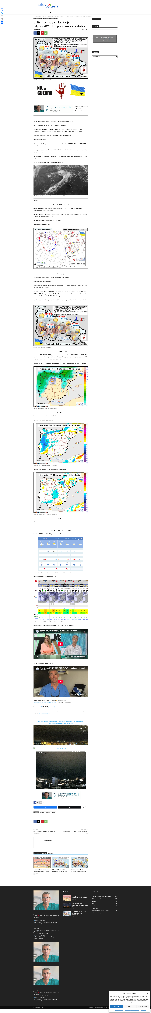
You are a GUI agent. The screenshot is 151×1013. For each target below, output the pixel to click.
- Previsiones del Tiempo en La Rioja (55, 16)
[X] (38, 33)
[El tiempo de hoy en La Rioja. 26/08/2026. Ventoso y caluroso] (79, 862)
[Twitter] (1, 12)
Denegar (129, 1006)
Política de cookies (119, 1010)
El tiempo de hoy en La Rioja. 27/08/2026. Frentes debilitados (79, 913)
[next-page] (37, 874)
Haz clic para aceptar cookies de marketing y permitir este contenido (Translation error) (104, 38)
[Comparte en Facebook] (35, 802)
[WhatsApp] (46, 33)
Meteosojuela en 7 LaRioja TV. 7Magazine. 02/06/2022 (44, 832)
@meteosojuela (52, 707)
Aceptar (116, 1006)
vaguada (53, 812)
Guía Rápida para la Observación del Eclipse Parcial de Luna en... (80, 905)
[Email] (1, 16)
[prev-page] (34, 874)
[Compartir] (1, 22)
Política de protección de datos (132, 1010)
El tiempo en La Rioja (41, 16)
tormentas (48, 812)
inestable (42, 812)
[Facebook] (35, 33)
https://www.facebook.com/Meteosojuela (45, 702)
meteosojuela (38, 29)
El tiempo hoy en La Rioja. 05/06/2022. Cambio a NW (75, 832)
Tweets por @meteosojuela (104, 38)
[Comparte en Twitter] (37, 802)
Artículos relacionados (40, 853)
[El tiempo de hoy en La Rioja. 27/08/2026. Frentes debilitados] (60, 862)
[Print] (1, 19)
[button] (148, 993)
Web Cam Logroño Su (66, 723)
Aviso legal (143, 1010)
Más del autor (51, 853)
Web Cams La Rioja (54, 723)
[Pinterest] (42, 33)
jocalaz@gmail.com (44, 713)
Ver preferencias (142, 1006)
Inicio (36, 12)
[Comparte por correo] (40, 802)
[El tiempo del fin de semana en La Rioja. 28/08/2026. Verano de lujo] (42, 862)
